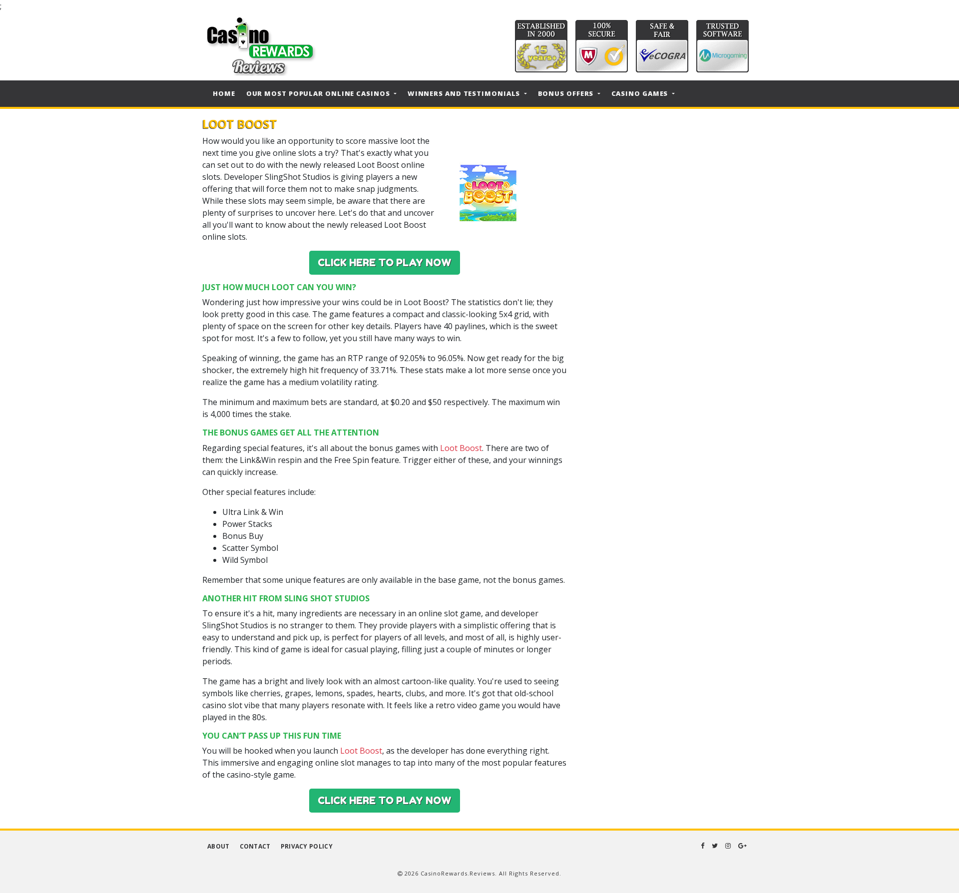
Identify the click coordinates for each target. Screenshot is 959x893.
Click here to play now (385, 263)
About (218, 846)
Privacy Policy (307, 846)
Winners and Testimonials (465, 93)
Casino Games (640, 93)
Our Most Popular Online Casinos (319, 93)
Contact (255, 846)
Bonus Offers (567, 93)
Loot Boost (461, 448)
